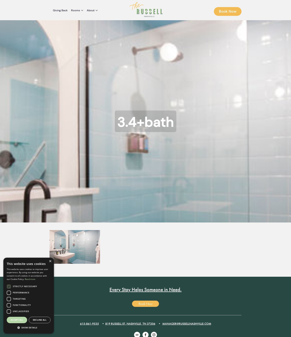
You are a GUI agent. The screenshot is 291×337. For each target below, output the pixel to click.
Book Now (227, 11)
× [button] (50, 261)
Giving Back (60, 10)
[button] (29, 327)
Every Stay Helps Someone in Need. (145, 289)
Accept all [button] (17, 319)
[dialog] (28, 296)
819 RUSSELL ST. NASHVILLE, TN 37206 (130, 324)
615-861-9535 (89, 324)
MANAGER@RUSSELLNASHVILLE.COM (186, 324)
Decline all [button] (39, 319)
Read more (30, 279)
